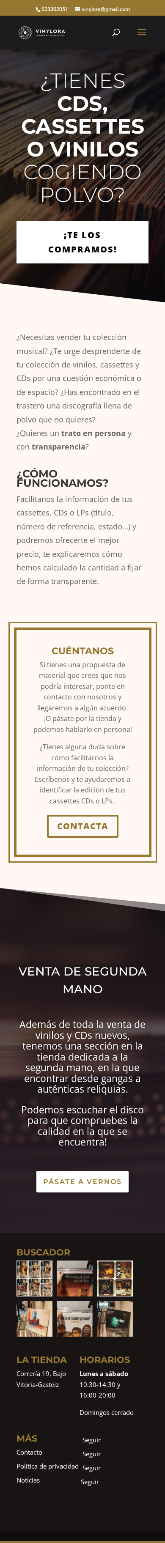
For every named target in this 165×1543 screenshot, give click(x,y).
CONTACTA (82, 826)
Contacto (29, 1452)
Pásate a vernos (82, 1182)
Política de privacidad (47, 1466)
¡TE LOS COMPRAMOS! (82, 242)
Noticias (28, 1480)
